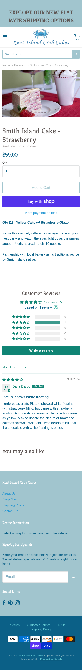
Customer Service (39, 625)
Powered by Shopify (51, 659)
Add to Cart (41, 188)
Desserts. (20, 65)
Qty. (5, 162)
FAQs (61, 625)
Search (15, 625)
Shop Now (9, 499)
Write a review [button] (41, 350)
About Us (8, 493)
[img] (12, 380)
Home (6, 65)
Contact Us (10, 511)
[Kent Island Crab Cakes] (41, 37)
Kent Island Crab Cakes (19, 146)
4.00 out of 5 (53, 302)
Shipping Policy (13, 505)
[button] (21, 322)
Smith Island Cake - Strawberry (49, 65)
